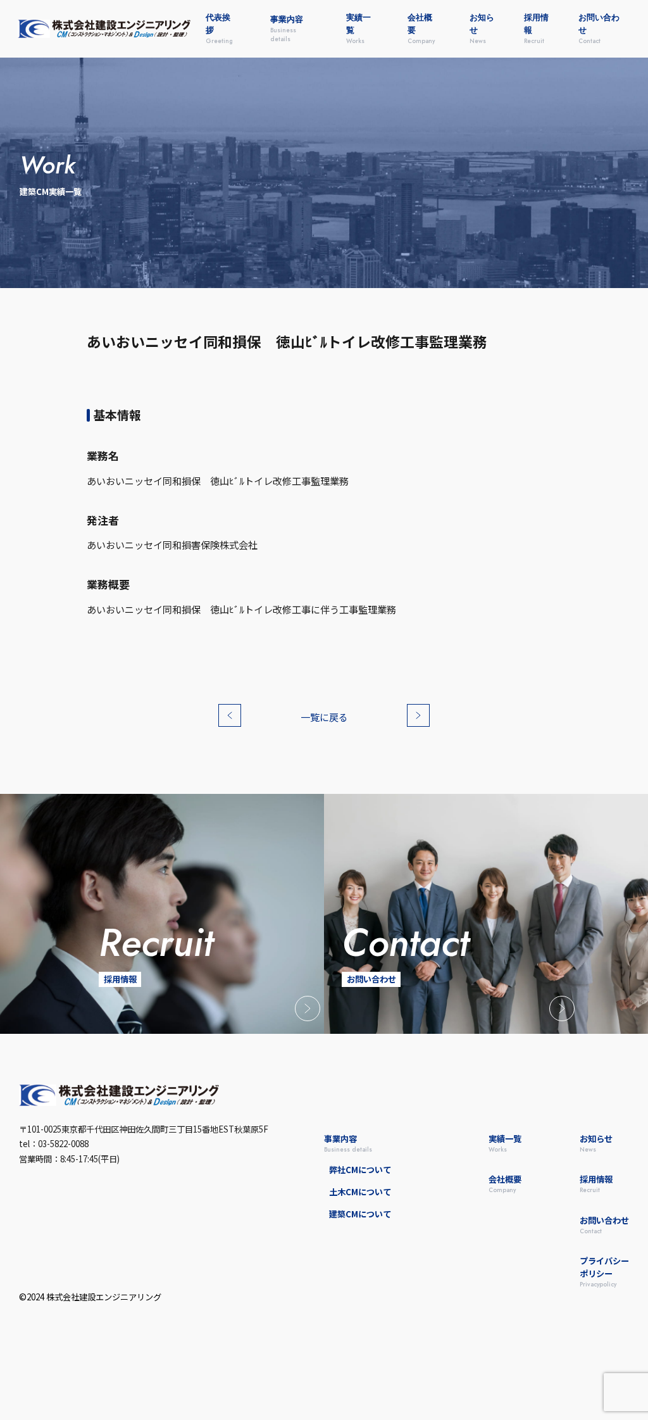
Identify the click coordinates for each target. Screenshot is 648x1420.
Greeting (219, 28)
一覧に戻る (324, 717)
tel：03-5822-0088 (54, 1144)
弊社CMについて (360, 1170)
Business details (286, 28)
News (482, 28)
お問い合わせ (604, 1225)
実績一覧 (505, 1143)
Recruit (536, 28)
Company (421, 28)
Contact (599, 28)
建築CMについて (360, 1214)
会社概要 (505, 1184)
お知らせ (596, 1143)
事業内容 (348, 1143)
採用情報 (596, 1184)
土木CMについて (360, 1192)
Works (358, 28)
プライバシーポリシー (604, 1272)
